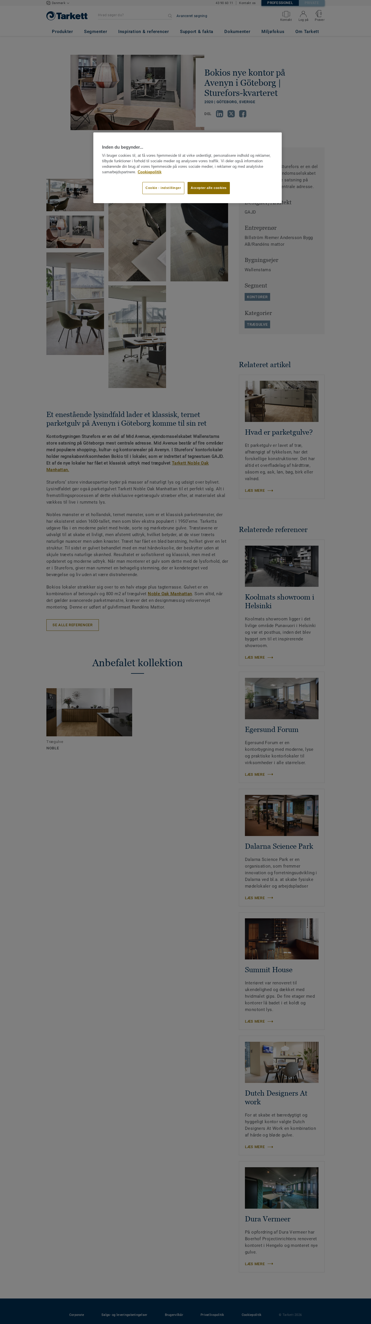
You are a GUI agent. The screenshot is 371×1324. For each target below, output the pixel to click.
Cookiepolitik (149, 172)
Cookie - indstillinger (163, 188)
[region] (187, 167)
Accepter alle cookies (209, 188)
